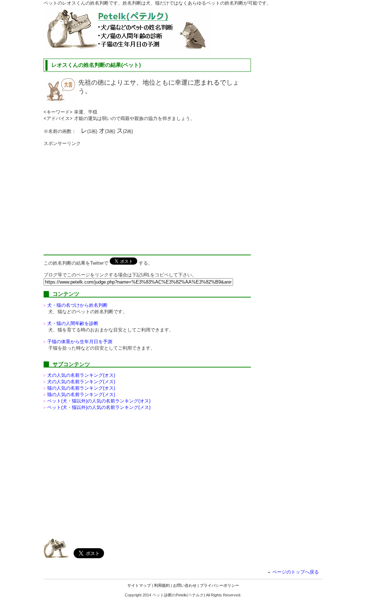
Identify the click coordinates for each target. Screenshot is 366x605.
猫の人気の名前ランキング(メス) (81, 394)
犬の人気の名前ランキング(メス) (81, 381)
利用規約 (162, 585)
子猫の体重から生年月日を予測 (79, 341)
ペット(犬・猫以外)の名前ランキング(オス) (98, 401)
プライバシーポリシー (219, 585)
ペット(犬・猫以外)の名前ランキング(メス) (98, 407)
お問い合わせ (185, 585)
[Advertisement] (104, 197)
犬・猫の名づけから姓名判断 (77, 305)
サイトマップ (139, 585)
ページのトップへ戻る (295, 572)
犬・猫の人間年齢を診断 (72, 323)
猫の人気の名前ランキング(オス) (81, 388)
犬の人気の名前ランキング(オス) (81, 375)
